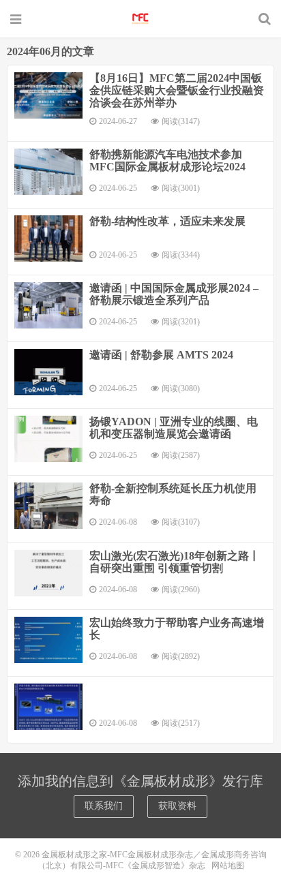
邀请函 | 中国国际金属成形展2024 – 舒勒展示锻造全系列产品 (173, 294)
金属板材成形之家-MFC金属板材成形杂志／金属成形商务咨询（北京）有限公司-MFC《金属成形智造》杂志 (140, 18)
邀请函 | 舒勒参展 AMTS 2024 (161, 355)
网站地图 (227, 865)
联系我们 (104, 806)
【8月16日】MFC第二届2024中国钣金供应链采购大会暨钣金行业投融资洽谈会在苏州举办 (176, 90)
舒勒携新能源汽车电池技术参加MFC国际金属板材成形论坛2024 (167, 160)
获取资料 (177, 806)
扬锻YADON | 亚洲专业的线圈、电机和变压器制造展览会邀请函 (173, 428)
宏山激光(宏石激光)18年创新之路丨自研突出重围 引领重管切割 (174, 562)
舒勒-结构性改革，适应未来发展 (167, 221)
